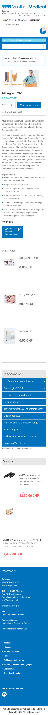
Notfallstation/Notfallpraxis (18, 381)
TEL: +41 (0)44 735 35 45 (27, 13)
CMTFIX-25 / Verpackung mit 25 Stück (22, 540)
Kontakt (7, 643)
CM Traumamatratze (29, 475)
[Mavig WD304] (9, 345)
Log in (5, 24)
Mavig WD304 (26, 331)
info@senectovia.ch (9, 13)
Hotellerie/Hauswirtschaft (18, 395)
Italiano (35, 20)
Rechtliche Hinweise (12, 673)
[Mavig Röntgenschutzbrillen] (9, 308)
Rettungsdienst (12, 402)
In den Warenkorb (30, 105)
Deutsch (9, 20)
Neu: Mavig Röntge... (29, 257)
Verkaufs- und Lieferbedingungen (18, 665)
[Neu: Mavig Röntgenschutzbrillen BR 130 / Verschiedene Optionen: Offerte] (9, 272)
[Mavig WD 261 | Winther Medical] (24, 448)
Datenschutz (9, 669)
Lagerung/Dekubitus (14, 443)
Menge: (5, 104)
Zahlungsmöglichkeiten (14, 660)
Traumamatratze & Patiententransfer (23, 408)
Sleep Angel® (11, 429)
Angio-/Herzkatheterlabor (24, 58)
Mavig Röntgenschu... (29, 294)
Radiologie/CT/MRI (14, 388)
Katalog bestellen (11, 651)
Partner (7, 656)
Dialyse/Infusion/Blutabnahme (20, 436)
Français (23, 20)
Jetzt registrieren (14, 24)
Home (6, 58)
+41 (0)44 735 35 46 (15, 591)
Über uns (7, 647)
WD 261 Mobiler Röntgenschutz (11, 231)
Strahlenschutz (12, 415)
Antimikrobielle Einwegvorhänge (21, 422)
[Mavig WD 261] (20, 78)
